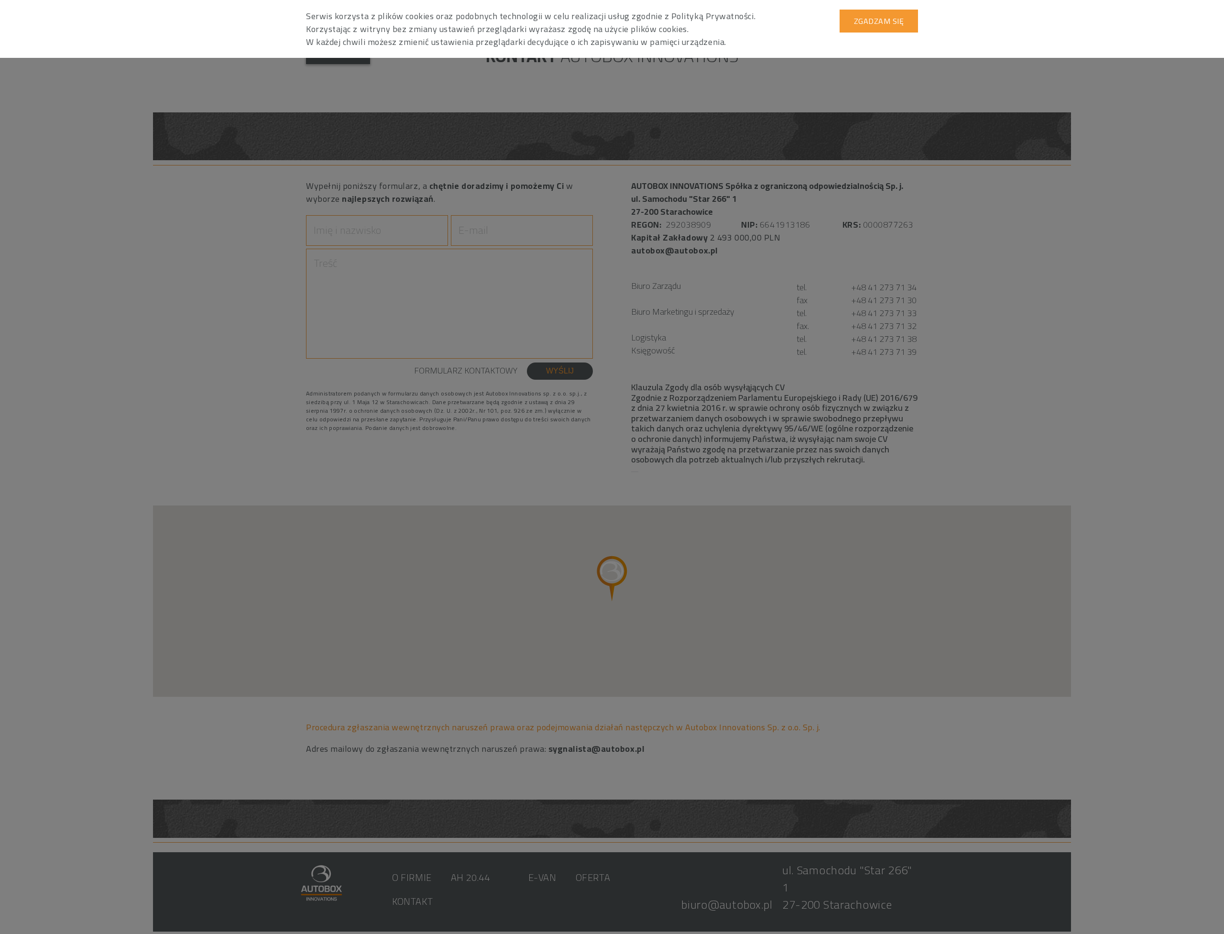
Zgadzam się (879, 21)
